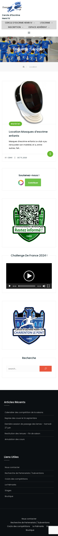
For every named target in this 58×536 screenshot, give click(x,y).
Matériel (15, 123)
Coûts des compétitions (16, 479)
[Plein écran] (48, 286)
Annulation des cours (15, 439)
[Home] (23, 67)
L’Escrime (45, 22)
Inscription (14, 27)
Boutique (9, 496)
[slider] (26, 286)
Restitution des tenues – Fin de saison (22, 433)
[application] (29, 276)
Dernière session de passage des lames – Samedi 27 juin (28, 426)
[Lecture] (9, 286)
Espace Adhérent (38, 27)
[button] (29, 276)
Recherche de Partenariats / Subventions (24, 473)
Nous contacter (12, 467)
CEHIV (8, 157)
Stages (8, 490)
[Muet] (44, 286)
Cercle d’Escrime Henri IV (18, 22)
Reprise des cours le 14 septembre (21, 418)
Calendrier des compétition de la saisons (24, 412)
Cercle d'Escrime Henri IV (11, 17)
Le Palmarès (10, 484)
